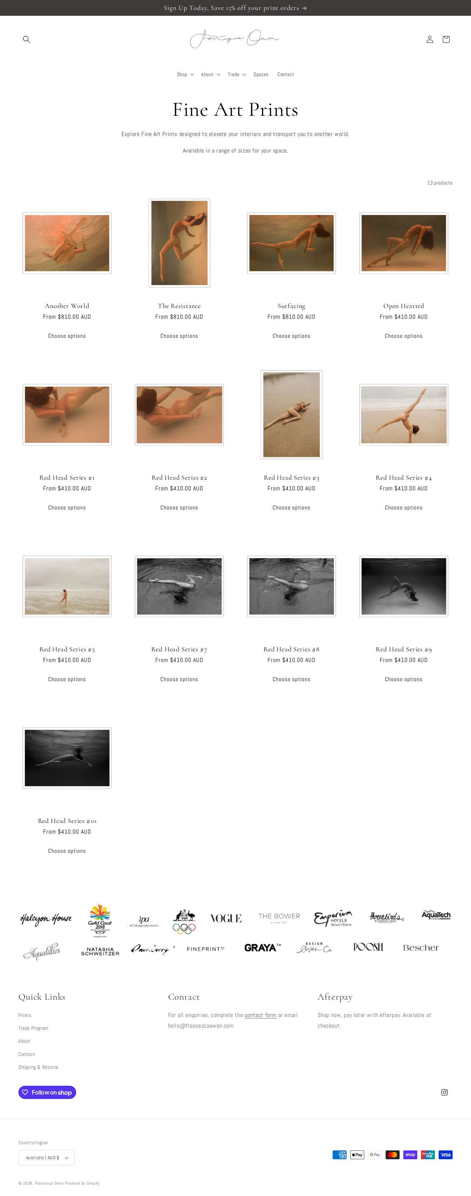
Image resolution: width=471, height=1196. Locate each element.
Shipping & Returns (38, 1066)
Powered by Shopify (82, 1183)
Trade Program (33, 1027)
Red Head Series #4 (404, 477)
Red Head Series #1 (67, 477)
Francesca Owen (49, 1183)
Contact (26, 1053)
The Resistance (179, 306)
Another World (67, 306)
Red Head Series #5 (67, 649)
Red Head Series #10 (67, 821)
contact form (260, 1014)
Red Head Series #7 (179, 649)
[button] (26, 39)
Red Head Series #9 (404, 649)
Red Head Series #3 (291, 477)
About (24, 1041)
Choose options (67, 335)
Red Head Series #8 (291, 649)
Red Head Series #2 (179, 477)
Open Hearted (403, 306)
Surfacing (292, 306)
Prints (24, 1014)
